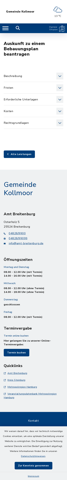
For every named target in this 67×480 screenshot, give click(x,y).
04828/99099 (18, 238)
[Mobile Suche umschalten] (17, 28)
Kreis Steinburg (16, 380)
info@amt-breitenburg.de (26, 243)
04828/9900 (17, 233)
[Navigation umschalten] (5, 28)
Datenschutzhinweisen (33, 456)
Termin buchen (16, 352)
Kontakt (33, 421)
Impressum (33, 476)
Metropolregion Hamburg (22, 387)
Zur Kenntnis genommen (33, 465)
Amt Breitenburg (17, 373)
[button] (33, 76)
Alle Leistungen (20, 154)
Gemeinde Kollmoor (20, 11)
